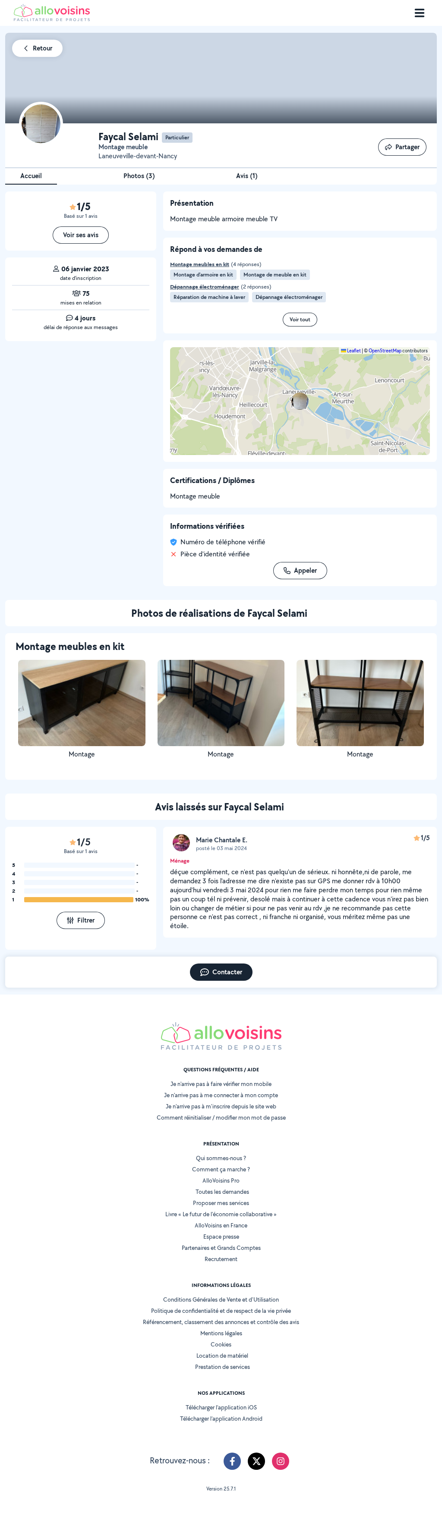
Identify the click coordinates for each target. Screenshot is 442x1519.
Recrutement (221, 1259)
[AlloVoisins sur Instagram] (280, 1461)
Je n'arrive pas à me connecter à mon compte (221, 1095)
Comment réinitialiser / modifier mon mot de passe (221, 1117)
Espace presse (221, 1236)
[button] (300, 401)
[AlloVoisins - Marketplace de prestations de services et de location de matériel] (52, 18)
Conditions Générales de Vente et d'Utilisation (221, 1299)
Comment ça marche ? (221, 1169)
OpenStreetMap (385, 351)
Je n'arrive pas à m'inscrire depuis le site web (221, 1106)
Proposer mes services (221, 1203)
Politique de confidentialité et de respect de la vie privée (221, 1311)
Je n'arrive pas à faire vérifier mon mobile (221, 1084)
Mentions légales (221, 1333)
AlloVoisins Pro (221, 1180)
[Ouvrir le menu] (419, 13)
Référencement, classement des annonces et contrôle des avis (221, 1322)
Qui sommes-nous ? (221, 1158)
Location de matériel (222, 1355)
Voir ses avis (80, 234)
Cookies (221, 1344)
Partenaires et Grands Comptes (221, 1248)
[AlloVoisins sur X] (256, 1461)
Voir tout (300, 319)
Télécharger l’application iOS (221, 1407)
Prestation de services (222, 1367)
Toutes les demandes (222, 1192)
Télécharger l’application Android (221, 1418)
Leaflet (353, 351)
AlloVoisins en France (221, 1225)
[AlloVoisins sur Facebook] (232, 1461)
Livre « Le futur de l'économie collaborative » (221, 1214)
